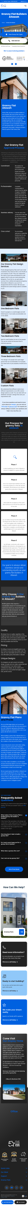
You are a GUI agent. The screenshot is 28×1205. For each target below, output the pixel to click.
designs (13, 404)
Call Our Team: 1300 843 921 (10, 1)
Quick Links (5, 1168)
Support (4, 1176)
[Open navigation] (25, 5)
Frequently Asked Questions (18, 46)
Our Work (4, 1172)
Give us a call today (9, 962)
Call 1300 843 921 (8, 1202)
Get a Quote (21, 1202)
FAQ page (4, 406)
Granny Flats (5, 1180)
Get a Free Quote (14, 869)
